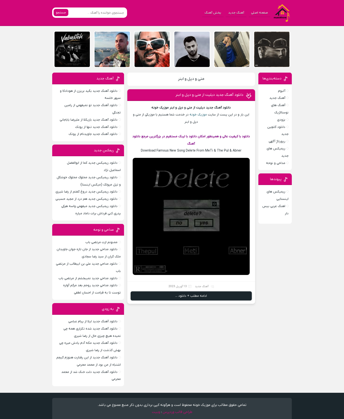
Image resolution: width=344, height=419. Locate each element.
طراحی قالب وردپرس (177, 412)
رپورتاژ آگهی (277, 141)
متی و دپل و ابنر (191, 79)
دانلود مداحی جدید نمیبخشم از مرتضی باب (88, 278)
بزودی (281, 120)
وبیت (156, 412)
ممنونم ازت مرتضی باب (101, 242)
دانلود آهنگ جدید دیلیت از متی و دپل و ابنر (209, 95)
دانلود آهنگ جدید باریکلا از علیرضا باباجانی (88, 120)
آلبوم (281, 91)
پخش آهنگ (213, 13)
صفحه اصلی (259, 13)
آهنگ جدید (236, 13)
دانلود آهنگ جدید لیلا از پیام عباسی (92, 321)
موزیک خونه (198, 114)
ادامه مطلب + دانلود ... (191, 296)
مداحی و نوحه (275, 163)
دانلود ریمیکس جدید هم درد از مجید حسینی (86, 199)
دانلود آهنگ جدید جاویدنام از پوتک (93, 134)
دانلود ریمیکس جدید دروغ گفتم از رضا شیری (86, 191)
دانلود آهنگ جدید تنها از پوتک (96, 127)
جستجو (61, 13)
